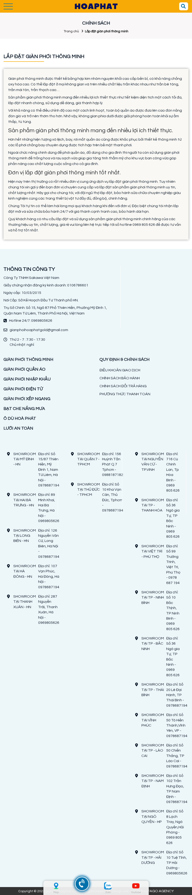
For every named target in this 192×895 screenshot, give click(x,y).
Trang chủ (71, 31)
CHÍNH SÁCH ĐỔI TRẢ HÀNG (123, 386)
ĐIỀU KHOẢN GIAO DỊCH (120, 370)
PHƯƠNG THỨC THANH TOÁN (125, 394)
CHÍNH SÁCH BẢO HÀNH (120, 378)
